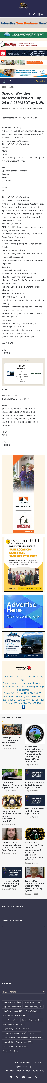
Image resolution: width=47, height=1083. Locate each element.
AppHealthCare (32, 1002)
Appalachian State (12, 1002)
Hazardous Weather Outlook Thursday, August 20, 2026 (11, 883)
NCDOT (34, 1033)
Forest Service (10, 1020)
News (13, 87)
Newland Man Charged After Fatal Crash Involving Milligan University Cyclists (34, 886)
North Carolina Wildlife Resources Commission (22, 1038)
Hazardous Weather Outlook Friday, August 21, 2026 (34, 811)
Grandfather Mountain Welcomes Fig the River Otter (12, 785)
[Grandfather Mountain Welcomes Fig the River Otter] (12, 774)
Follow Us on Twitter (12, 920)
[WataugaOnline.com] (23, 6)
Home (7, 87)
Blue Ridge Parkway (12, 1011)
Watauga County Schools (14, 1046)
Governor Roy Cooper (32, 1020)
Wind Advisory (10, 1051)
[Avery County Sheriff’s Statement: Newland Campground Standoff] (12, 802)
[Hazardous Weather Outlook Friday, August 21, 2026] (35, 800)
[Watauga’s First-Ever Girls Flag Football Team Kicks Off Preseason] (12, 729)
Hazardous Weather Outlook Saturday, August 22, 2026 (34, 785)
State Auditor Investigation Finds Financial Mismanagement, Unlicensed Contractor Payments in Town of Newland (34, 851)
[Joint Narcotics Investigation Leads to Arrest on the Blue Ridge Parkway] (12, 834)
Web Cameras (23, 1070)
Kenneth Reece (9, 109)
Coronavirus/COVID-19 (14, 1015)
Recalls (8, 1042)
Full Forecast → (39, 81)
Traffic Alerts (38, 1070)
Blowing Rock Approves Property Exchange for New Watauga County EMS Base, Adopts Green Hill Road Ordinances (34, 754)
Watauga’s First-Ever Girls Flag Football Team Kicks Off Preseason (12, 741)
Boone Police (33, 1011)
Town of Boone (23, 1042)
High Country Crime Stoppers (16, 1029)
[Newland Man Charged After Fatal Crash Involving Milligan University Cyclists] (35, 873)
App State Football (12, 1007)
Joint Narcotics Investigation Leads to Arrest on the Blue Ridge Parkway (12, 846)
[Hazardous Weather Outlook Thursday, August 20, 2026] (12, 873)
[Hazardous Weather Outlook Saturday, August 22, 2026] (35, 774)
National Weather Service (14, 1033)
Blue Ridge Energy (33, 1007)
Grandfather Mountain (13, 1024)
